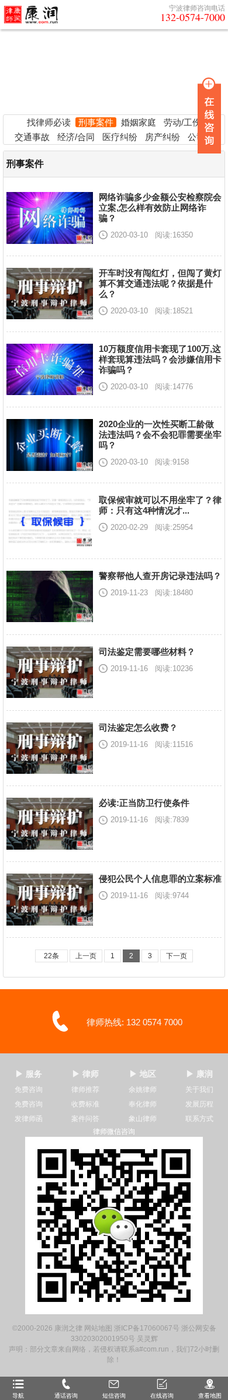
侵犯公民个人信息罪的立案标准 (160, 879)
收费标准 (85, 1104)
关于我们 (199, 1089)
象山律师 (143, 1119)
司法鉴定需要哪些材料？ (147, 652)
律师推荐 (85, 1089)
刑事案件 (95, 122)
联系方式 (199, 1119)
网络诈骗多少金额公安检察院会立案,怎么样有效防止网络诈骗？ (160, 207)
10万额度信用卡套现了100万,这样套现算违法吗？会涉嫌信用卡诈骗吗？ (160, 359)
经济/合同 (76, 137)
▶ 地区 (142, 1073)
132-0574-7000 (192, 17)
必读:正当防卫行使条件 (144, 803)
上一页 (85, 956)
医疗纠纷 (119, 137)
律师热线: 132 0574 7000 (134, 1022)
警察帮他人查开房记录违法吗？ (160, 576)
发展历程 (199, 1104)
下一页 (176, 956)
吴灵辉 (147, 1339)
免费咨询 (29, 1089)
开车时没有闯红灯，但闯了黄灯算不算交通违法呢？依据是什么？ (160, 283)
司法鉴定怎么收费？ (138, 727)
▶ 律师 (85, 1073)
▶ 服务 (28, 1073)
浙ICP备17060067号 (146, 1328)
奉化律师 (143, 1104)
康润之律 (68, 1328)
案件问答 (85, 1119)
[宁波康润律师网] (34, 14)
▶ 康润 (199, 1073)
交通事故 (32, 137)
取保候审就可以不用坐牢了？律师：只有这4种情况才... (160, 505)
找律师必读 (49, 122)
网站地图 (98, 1328)
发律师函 (29, 1119)
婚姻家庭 (138, 122)
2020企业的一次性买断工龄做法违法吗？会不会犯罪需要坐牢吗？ (160, 434)
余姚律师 (143, 1089)
